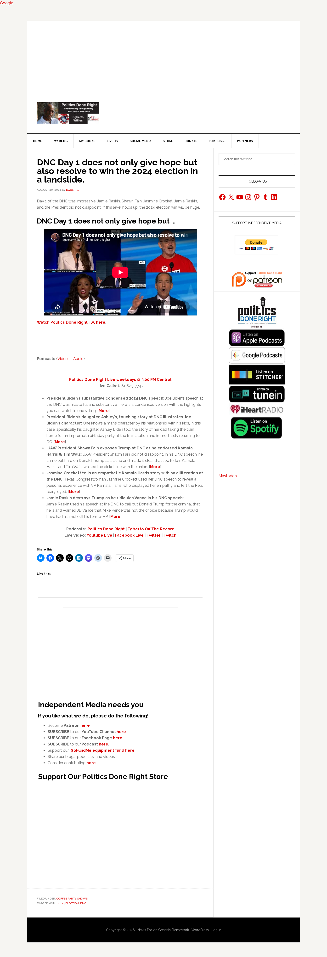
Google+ (7, 3)
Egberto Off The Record (151, 529)
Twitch (170, 535)
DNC (83, 903)
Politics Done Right (163, 113)
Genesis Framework (173, 930)
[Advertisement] (163, 56)
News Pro (144, 930)
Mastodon (228, 476)
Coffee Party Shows (72, 898)
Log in (216, 930)
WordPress (200, 930)
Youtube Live (99, 535)
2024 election (68, 903)
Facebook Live (129, 535)
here (85, 725)
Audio (78, 358)
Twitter (154, 535)
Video (62, 358)
